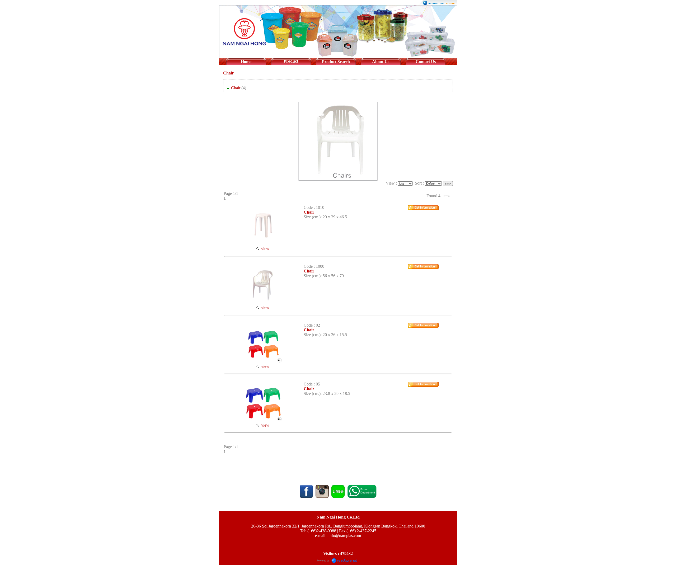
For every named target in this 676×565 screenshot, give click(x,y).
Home (246, 61)
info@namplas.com (344, 535)
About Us (380, 61)
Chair (228, 73)
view (264, 248)
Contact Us (426, 61)
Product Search (336, 61)
